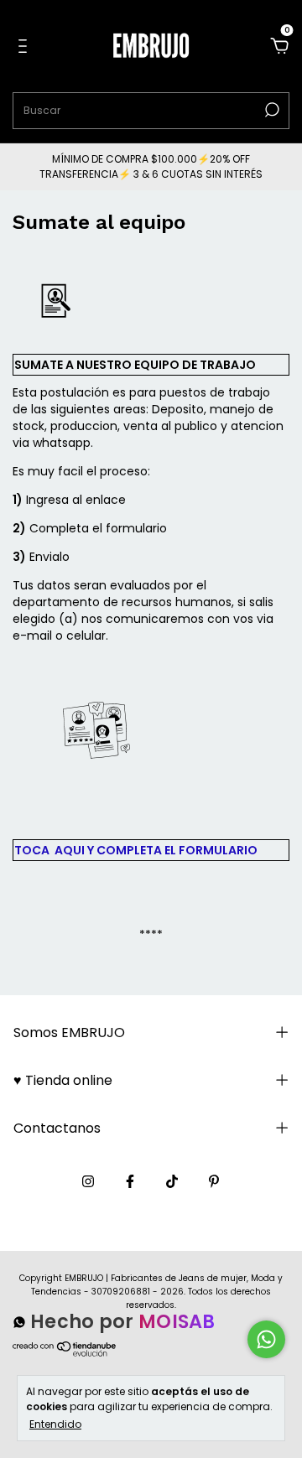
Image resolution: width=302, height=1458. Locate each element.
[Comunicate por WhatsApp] (266, 1339)
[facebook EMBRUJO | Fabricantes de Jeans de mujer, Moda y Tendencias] (130, 1181)
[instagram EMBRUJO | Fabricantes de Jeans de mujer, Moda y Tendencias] (88, 1181)
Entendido (55, 1423)
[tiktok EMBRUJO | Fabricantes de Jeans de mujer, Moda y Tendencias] (172, 1181)
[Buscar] (270, 110)
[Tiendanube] (65, 1356)
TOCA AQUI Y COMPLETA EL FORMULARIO (136, 850)
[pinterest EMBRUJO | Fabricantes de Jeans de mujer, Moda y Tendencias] (214, 1181)
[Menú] (26, 47)
